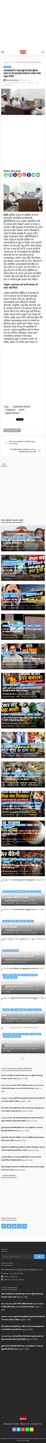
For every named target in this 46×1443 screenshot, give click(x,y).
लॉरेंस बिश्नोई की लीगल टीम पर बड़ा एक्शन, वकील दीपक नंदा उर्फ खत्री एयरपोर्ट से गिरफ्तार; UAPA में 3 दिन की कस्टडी (21, 807)
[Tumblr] (29, 175)
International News (11, 561)
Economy (7, 744)
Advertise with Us (18, 1279)
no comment (8, 83)
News (30, 537)
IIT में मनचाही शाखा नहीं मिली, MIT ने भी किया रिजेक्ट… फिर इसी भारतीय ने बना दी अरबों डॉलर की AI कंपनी (22, 1041)
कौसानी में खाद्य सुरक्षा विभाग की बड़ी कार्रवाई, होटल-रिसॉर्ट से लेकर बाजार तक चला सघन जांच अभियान (21, 778)
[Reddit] (20, 175)
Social (7, 67)
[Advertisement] (23, 24)
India (17, 593)
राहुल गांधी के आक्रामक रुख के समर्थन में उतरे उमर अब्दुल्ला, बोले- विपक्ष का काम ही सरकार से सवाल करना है (21, 955)
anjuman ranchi (20, 83)
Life (31, 1034)
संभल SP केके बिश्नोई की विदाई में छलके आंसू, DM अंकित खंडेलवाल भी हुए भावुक (21, 925)
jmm (36, 83)
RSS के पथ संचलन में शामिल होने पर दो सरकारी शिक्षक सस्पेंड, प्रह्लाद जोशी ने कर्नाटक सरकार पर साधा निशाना (22, 659)
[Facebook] (10, 175)
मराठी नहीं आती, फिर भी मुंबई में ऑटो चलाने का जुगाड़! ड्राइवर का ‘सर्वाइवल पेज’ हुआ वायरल (22, 630)
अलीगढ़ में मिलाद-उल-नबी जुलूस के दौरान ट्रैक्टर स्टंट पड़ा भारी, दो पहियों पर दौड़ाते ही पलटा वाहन (22, 718)
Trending (8, 827)
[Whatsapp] (6, 175)
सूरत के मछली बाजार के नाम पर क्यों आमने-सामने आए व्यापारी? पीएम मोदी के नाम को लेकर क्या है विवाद (22, 689)
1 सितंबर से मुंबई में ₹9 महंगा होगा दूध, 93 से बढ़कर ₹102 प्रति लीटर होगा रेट (21, 748)
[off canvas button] (2, 52)
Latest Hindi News (18, 537)
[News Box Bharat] (23, 1417)
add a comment (13, 430)
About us (24, 1423)
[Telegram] (33, 175)
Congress (30, 83)
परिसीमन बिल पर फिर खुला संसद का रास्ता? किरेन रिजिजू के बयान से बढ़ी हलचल (21, 866)
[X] (15, 175)
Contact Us (13, 1276)
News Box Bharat (12, 80)
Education (8, 593)
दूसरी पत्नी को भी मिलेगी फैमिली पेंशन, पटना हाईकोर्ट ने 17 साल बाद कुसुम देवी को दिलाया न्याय (22, 541)
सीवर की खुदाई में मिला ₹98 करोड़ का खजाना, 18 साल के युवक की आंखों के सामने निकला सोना (21, 982)
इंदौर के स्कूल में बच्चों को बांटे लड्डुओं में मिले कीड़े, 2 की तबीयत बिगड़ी (22, 1014)
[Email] (38, 175)
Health (6, 773)
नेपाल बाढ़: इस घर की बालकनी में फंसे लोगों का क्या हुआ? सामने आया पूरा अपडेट (22, 568)
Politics (38, 859)
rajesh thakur (8, 85)
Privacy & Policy (11, 1423)
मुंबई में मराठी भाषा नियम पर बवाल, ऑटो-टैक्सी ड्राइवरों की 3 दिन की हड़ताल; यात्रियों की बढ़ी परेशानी (21, 896)
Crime (6, 537)
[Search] (43, 52)
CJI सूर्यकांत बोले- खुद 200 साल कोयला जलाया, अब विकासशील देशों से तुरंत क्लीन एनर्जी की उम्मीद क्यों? (20, 600)
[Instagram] (24, 175)
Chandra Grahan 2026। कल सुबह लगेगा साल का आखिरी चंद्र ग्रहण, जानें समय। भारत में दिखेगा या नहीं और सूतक (21, 833)
